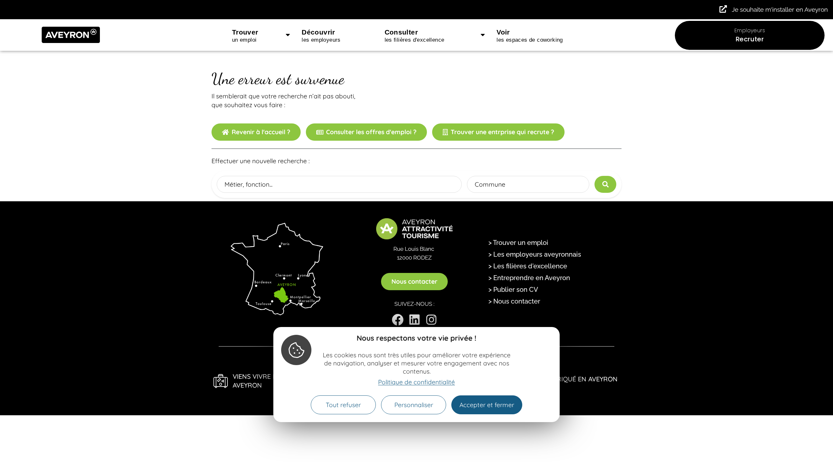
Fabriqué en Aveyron (581, 379)
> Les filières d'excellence (527, 266)
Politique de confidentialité (416, 382)
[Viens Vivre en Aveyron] (220, 381)
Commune (490, 184)
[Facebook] (397, 320)
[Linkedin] (414, 320)
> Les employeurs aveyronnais (534, 254)
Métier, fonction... (248, 184)
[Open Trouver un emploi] (287, 35)
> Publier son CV (513, 289)
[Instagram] (431, 320)
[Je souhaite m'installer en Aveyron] (723, 9)
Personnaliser (413, 405)
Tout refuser (343, 405)
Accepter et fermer (486, 405)
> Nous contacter (514, 301)
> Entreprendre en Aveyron (529, 278)
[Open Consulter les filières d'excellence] (482, 35)
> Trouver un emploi (518, 243)
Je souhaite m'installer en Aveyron (780, 9)
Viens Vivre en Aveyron (257, 380)
